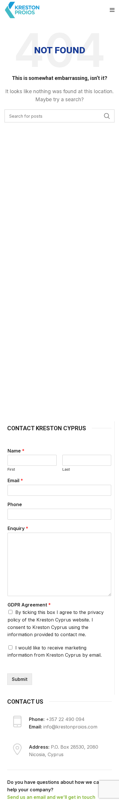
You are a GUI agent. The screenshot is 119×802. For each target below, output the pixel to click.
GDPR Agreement (29, 605)
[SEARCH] (107, 116)
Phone (15, 504)
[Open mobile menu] (112, 10)
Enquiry (18, 528)
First (11, 469)
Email (15, 480)
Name (16, 451)
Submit (19, 679)
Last (66, 469)
